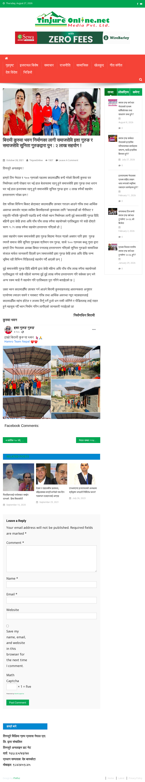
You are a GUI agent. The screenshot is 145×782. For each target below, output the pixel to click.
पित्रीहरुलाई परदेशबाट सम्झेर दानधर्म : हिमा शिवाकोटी (15, 496)
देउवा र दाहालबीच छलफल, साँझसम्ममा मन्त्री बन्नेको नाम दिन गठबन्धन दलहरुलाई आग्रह (50, 492)
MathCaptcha (19, 693)
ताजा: (111, 92)
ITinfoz (16, 778)
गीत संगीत (116, 65)
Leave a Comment (68, 160)
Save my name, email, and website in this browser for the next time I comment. (16, 648)
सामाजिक (82, 65)
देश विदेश (11, 72)
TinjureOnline (36, 160)
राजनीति (65, 65)
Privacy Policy (135, 778)
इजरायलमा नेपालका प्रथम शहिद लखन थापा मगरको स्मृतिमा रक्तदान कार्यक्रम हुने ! (128, 181)
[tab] (111, 92)
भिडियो (27, 72)
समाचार (49, 65)
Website (12, 610)
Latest (121, 778)
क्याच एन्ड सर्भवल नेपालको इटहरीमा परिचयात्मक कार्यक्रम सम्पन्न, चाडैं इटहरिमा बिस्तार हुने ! (127, 146)
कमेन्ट (136, 92)
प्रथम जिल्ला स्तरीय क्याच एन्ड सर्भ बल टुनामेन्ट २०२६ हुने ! (127, 251)
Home (111, 778)
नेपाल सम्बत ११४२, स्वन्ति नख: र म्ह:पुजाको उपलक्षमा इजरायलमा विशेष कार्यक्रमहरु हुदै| (89, 440)
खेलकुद (99, 65)
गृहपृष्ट (10, 65)
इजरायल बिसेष (29, 65)
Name (12, 578)
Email (11, 594)
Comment (15, 542)
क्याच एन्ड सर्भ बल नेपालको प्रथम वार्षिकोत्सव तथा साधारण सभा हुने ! (126, 108)
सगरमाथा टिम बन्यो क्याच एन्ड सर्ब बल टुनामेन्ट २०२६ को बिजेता (126, 217)
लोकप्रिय (123, 92)
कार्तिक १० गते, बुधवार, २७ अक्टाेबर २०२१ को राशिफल (17, 440)
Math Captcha (12, 678)
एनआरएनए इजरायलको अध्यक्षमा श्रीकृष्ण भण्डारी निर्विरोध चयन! (83, 490)
